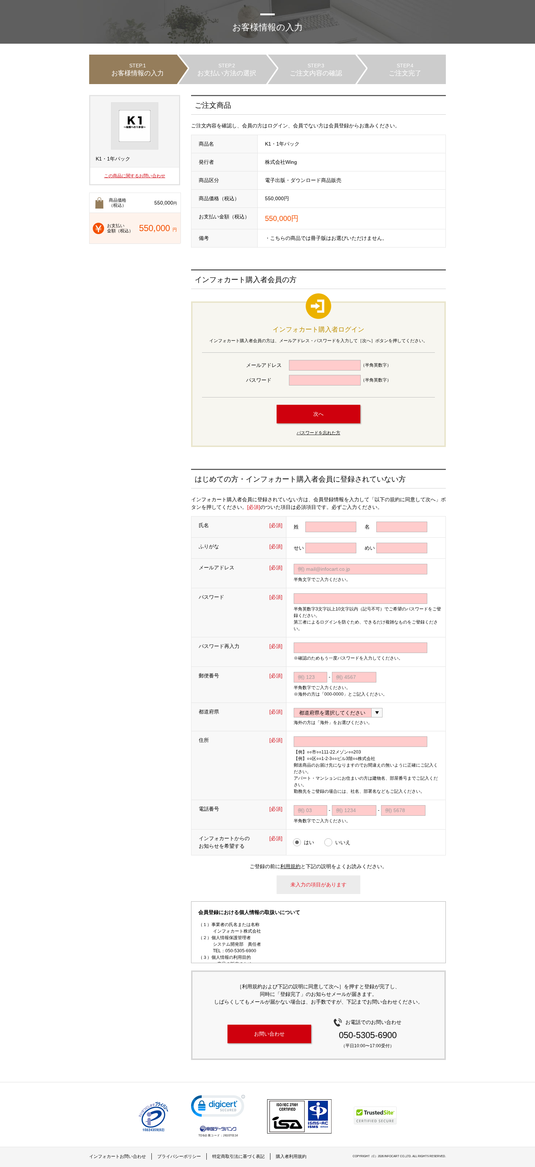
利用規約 (290, 866)
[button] (218, 1107)
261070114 (230, 1135)
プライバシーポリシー (179, 1156)
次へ (318, 414)
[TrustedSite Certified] (375, 1115)
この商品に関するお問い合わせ (134, 175)
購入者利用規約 (291, 1156)
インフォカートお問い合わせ (117, 1156)
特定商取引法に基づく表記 (238, 1156)
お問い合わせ (269, 1034)
